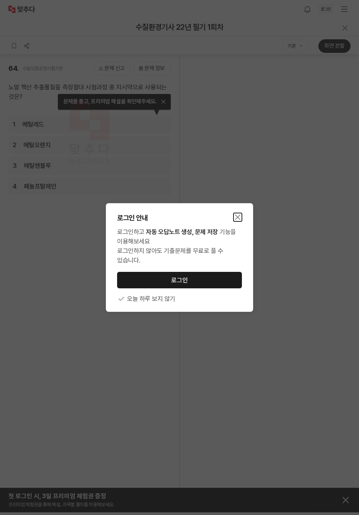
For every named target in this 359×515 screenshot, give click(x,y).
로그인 (179, 280)
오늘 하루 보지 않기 (151, 298)
